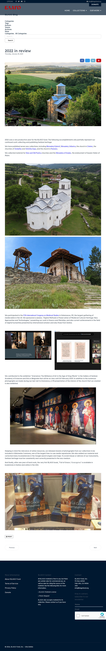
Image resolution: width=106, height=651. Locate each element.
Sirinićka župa (31, 149)
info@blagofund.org (94, 1)
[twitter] (18, 1)
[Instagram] (24, 1)
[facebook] (16, 1)
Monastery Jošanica (68, 146)
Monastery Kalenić (53, 146)
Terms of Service (11, 583)
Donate (8, 592)
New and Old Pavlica (33, 153)
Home (67, 10)
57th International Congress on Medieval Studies (41, 315)
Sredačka (18, 149)
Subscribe (83, 624)
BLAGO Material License (47, 592)
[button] (53, 31)
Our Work (94, 10)
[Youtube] (22, 1)
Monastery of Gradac (63, 153)
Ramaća (54, 149)
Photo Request (44, 596)
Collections (79, 10)
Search (10, 40)
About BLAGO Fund (13, 579)
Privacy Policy (10, 588)
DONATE (95, 4)
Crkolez (90, 146)
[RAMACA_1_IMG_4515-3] (53, 94)
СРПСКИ (10, 1)
